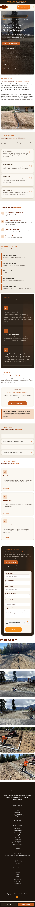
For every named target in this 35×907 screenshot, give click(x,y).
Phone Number (10, 580)
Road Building (17, 839)
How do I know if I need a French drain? (12, 436)
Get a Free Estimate (10, 43)
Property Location (10, 593)
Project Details (9, 608)
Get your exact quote (16, 403)
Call (10, 904)
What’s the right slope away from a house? (13, 441)
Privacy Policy (17, 812)
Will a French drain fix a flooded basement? (13, 447)
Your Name (9, 573)
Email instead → (10, 567)
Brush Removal (18, 830)
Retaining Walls (17, 844)
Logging (17, 834)
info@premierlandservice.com (18, 862)
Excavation (17, 836)
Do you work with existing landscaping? (12, 452)
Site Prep (17, 837)
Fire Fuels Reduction (17, 827)
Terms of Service (17, 814)
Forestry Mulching (17, 825)
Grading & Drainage (17, 843)
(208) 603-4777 (11, 48)
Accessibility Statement (17, 816)
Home (4, 19)
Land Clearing (17, 828)
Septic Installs (17, 841)
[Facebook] (17, 897)
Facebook (17, 863)
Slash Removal (17, 832)
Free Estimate (26, 904)
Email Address (9, 586)
